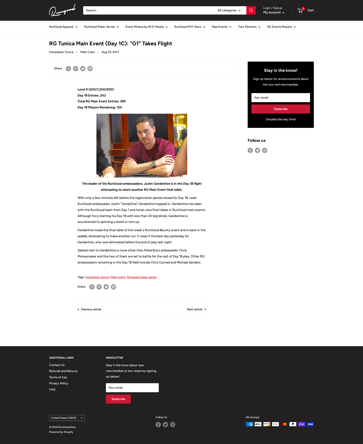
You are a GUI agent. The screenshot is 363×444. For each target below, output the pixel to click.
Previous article (91, 309)
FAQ (52, 389)
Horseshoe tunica (97, 277)
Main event (118, 277)
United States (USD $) (63, 417)
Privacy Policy (58, 383)
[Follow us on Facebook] (250, 150)
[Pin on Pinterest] (75, 68)
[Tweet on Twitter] (82, 68)
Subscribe (281, 109)
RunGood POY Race (187, 27)
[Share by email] (90, 68)
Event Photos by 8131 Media (145, 27)
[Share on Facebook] (68, 68)
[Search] (251, 10)
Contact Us (56, 365)
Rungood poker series (142, 277)
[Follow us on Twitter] (257, 150)
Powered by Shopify (61, 432)
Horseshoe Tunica (61, 52)
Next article (194, 309)
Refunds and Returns (63, 371)
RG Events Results (279, 27)
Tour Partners (247, 27)
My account (272, 12)
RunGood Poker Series (99, 27)
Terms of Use (58, 377)
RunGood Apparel (61, 27)
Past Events (219, 27)
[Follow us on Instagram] (264, 150)
